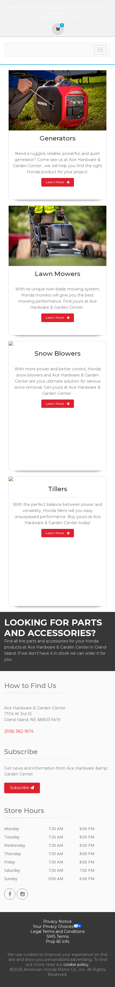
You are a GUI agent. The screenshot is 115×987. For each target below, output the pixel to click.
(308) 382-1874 (18, 731)
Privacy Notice (57, 921)
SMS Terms (58, 936)
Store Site (73, 18)
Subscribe (20, 787)
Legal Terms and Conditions (57, 931)
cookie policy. (76, 964)
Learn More (55, 182)
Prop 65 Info (58, 941)
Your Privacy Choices (53, 926)
